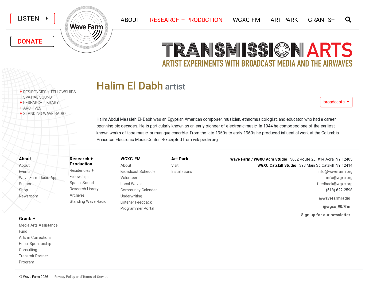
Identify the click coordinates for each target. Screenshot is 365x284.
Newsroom (28, 196)
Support (26, 184)
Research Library (84, 189)
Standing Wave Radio (88, 201)
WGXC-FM (246, 19)
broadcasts (335, 101)
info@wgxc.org (339, 178)
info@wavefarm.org (335, 171)
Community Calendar (139, 190)
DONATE (32, 41)
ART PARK (284, 19)
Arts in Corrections (35, 237)
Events (24, 171)
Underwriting (131, 196)
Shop (23, 190)
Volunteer (129, 178)
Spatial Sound (82, 183)
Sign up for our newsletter (325, 215)
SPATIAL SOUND (37, 97)
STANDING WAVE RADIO (43, 113)
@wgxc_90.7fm (336, 206)
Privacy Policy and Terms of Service (81, 277)
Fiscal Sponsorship (35, 244)
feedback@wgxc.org (334, 184)
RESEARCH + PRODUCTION (186, 19)
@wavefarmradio (334, 198)
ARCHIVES (30, 108)
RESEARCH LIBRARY (39, 102)
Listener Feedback (136, 202)
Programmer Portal (137, 208)
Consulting (28, 250)
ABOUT (130, 19)
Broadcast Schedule (138, 171)
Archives (77, 195)
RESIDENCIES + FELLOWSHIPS (48, 91)
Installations (181, 171)
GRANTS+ (321, 19)
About (24, 165)
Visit (174, 165)
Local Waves (131, 184)
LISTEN (31, 18)
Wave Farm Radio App (38, 178)
